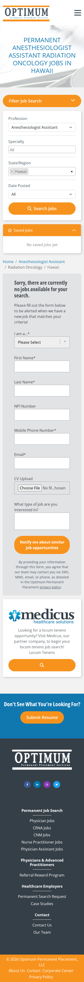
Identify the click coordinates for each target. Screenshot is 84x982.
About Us (17, 970)
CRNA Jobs (42, 827)
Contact (42, 915)
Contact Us (42, 925)
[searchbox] (42, 149)
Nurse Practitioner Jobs (42, 842)
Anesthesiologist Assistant (42, 261)
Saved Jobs (23, 230)
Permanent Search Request (42, 896)
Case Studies (42, 903)
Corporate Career (58, 970)
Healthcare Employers (42, 886)
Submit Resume (42, 717)
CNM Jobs (42, 834)
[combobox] (42, 149)
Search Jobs (45, 208)
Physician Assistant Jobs (42, 849)
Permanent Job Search (42, 810)
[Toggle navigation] (77, 13)
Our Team (42, 932)
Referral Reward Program (42, 875)
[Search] (42, 665)
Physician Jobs (42, 820)
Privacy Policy (41, 976)
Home (8, 261)
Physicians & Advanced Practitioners (42, 862)
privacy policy (50, 587)
